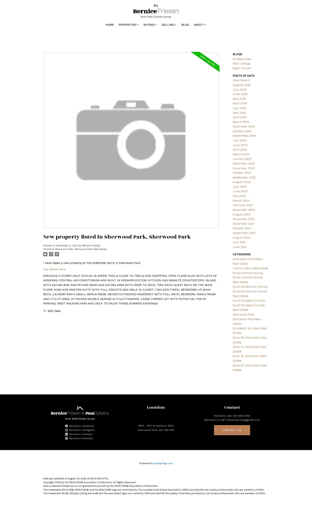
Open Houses (242, 68)
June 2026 (240, 94)
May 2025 (239, 112)
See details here (54, 269)
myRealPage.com (163, 463)
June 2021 (240, 247)
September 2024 (244, 135)
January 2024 (242, 159)
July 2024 (239, 140)
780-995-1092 (241, 415)
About (199, 24)
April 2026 (240, 103)
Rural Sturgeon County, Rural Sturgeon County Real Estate (249, 305)
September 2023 (244, 177)
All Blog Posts (242, 59)
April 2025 (240, 117)
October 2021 (242, 228)
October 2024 (242, 131)
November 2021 (243, 223)
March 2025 (241, 122)
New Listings (241, 63)
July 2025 (239, 108)
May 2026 (239, 98)
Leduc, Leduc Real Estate (250, 268)
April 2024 (240, 149)
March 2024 (241, 154)
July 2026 (239, 89)
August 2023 (241, 182)
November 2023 (244, 168)
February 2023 (243, 205)
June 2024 (240, 145)
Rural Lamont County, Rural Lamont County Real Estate (248, 277)
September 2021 (244, 233)
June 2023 (240, 191)
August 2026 (241, 85)
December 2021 (243, 219)
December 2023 (244, 163)
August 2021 (241, 237)
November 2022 (244, 209)
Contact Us (232, 430)
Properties (127, 24)
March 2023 (241, 200)
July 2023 (239, 186)
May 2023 (239, 196)
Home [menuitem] (109, 24)
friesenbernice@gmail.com (243, 419)
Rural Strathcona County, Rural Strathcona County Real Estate (250, 291)
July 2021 (239, 242)
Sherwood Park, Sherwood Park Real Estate (81, 249)
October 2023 (242, 172)
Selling (168, 24)
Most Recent (241, 80)
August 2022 (241, 214)
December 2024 (244, 126)
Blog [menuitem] (185, 24)
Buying (149, 24)
